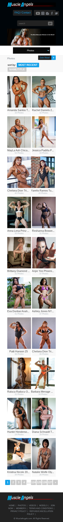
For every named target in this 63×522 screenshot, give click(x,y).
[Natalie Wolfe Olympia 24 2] (44, 453)
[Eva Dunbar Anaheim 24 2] (19, 293)
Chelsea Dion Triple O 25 (46, 351)
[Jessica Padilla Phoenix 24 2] (44, 132)
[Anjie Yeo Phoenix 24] (44, 252)
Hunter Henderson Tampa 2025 (25, 432)
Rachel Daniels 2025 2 (45, 110)
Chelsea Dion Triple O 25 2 (22, 190)
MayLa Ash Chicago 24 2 (21, 150)
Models (43, 505)
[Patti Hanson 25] (19, 333)
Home (12, 505)
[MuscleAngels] (31, 6)
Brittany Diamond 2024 (20, 271)
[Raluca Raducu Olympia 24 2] (19, 373)
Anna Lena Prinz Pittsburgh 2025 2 (27, 230)
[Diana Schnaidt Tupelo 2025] (44, 413)
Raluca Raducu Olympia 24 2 (24, 391)
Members (21, 508)
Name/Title (17, 69)
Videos (32, 505)
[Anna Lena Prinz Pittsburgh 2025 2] (19, 212)
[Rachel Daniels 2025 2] (44, 92)
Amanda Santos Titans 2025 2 (24, 110)
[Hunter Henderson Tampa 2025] (19, 413)
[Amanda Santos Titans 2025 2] (19, 92)
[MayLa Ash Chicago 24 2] (19, 132)
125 (39, 482)
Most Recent (27, 65)
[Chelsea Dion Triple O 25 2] (19, 172)
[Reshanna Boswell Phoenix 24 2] (44, 212)
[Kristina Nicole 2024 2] (19, 453)
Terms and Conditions (41, 508)
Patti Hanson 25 (18, 351)
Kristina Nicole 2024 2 (20, 472)
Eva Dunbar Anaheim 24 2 (22, 311)
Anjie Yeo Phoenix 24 (44, 271)
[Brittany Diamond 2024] (19, 252)
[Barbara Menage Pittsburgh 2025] (43, 373)
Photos (22, 505)
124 (33, 482)
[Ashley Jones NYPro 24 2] (44, 293)
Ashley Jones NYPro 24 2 (47, 311)
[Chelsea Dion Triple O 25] (44, 333)
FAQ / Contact (23, 12)
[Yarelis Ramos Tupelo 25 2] (43, 172)
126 (44, 482)
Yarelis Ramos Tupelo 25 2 (46, 190)
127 (50, 482)
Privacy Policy (18, 511)
